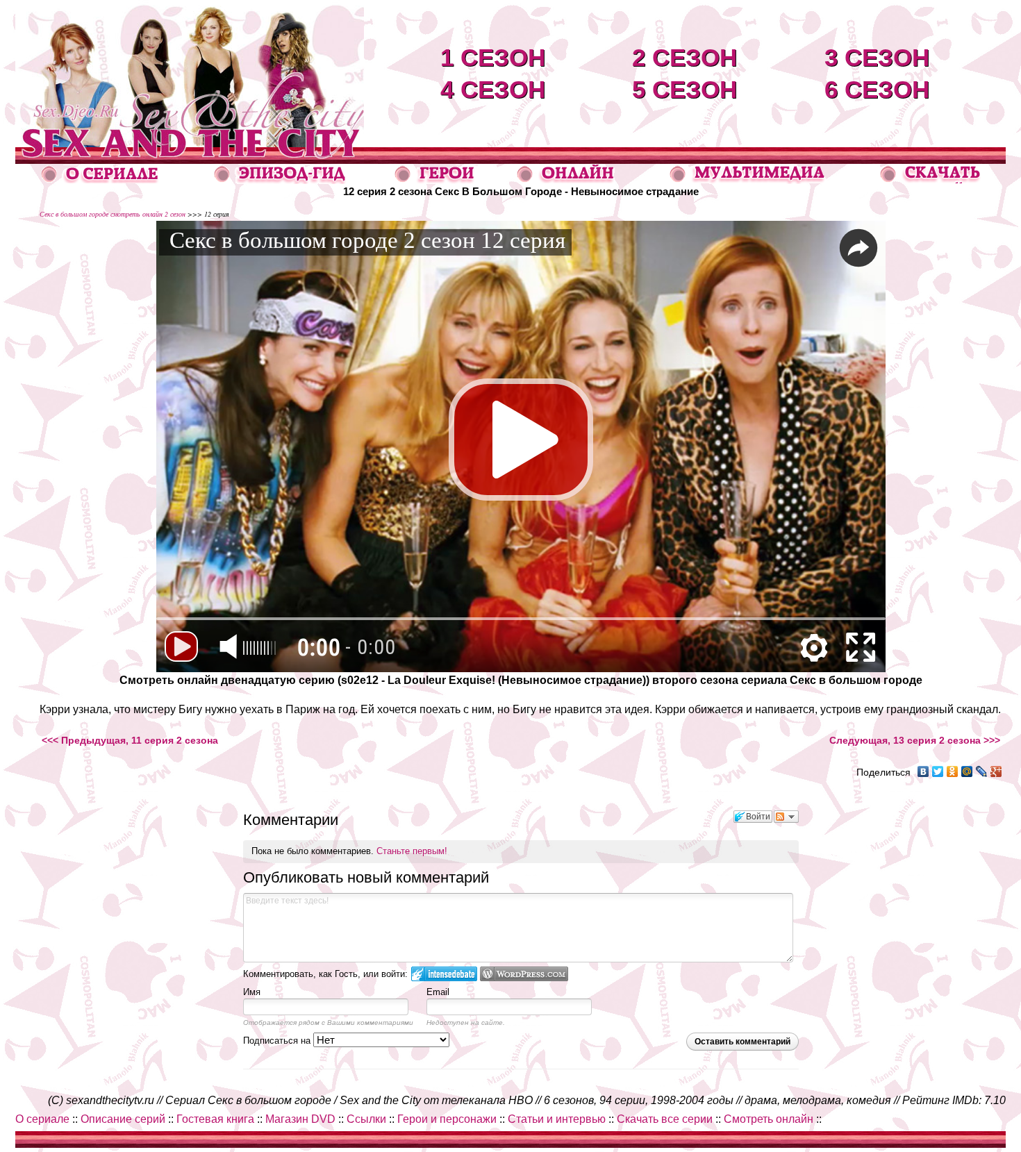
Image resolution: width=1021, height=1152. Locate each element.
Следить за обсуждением (786, 816)
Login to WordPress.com (524, 974)
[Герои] (435, 180)
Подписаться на (278, 1040)
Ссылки (366, 1119)
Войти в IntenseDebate (444, 974)
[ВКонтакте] (923, 771)
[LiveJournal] (981, 771)
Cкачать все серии (665, 1119)
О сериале (42, 1119)
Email (437, 992)
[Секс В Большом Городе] (189, 143)
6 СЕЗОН (876, 89)
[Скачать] (931, 179)
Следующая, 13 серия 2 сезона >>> (914, 740)
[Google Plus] (996, 771)
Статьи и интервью (557, 1119)
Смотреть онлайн (768, 1119)
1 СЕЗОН (492, 57)
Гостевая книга (215, 1119)
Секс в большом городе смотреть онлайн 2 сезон (112, 214)
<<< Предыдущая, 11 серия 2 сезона (130, 740)
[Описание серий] (280, 180)
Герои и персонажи (447, 1119)
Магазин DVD (300, 1119)
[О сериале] (100, 179)
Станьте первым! (411, 851)
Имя (251, 992)
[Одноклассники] (952, 771)
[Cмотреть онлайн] (566, 179)
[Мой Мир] (967, 771)
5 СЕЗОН (684, 89)
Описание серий (123, 1119)
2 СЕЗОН (684, 57)
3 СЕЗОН (876, 57)
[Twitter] (938, 771)
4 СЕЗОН (492, 89)
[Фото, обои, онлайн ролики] (746, 180)
